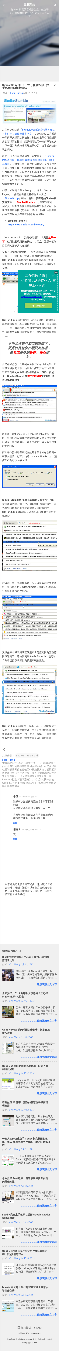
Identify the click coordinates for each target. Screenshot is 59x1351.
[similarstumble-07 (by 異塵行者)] (29, 639)
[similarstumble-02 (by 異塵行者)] (29, 123)
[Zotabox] (1, 1350)
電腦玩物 (29, 4)
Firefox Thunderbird (27, 755)
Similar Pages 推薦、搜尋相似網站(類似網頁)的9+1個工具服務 (28, 160)
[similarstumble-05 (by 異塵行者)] (29, 570)
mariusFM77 (36, 1333)
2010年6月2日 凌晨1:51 (28, 797)
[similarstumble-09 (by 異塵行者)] (29, 713)
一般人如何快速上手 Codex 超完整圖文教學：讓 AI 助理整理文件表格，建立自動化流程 (26, 1142)
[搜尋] (55, 5)
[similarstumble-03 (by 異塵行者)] (29, 421)
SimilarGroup (12, 198)
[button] (55, 86)
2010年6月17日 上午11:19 (32, 830)
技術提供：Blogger (31, 1327)
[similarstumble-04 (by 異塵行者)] (29, 487)
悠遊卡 (17, 829)
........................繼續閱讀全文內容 (39, 984)
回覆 (15, 823)
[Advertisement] (29, 49)
